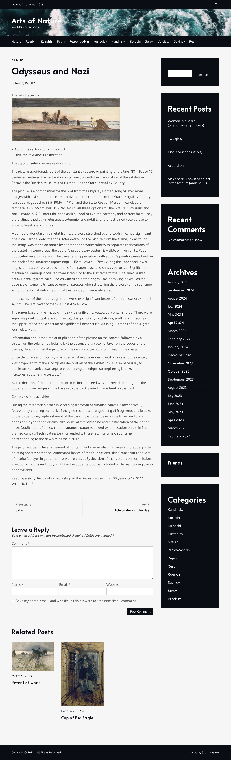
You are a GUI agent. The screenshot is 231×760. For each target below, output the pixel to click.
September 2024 (181, 290)
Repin (61, 41)
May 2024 (175, 314)
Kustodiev (100, 41)
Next (132, 507)
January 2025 (178, 282)
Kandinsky (119, 41)
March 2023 (177, 428)
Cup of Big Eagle (77, 717)
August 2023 (177, 387)
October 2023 (178, 371)
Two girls (175, 139)
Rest (192, 41)
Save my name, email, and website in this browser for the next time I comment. (76, 601)
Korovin (135, 41)
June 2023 (175, 404)
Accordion (176, 165)
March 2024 (177, 331)
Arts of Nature (36, 20)
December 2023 (180, 355)
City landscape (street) (185, 152)
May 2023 (175, 412)
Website (112, 584)
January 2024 (178, 347)
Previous (23, 507)
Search (173, 67)
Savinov (179, 41)
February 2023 (179, 436)
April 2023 (176, 420)
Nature (16, 41)
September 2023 (181, 379)
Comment (20, 543)
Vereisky (163, 41)
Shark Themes (210, 752)
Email (65, 584)
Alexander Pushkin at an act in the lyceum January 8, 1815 (189, 181)
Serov (149, 41)
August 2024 (177, 298)
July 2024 (175, 306)
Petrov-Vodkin (79, 41)
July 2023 (175, 396)
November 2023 (180, 363)
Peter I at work (26, 682)
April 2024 (176, 323)
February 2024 (179, 339)
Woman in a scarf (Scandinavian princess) (186, 123)
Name (18, 584)
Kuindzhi (47, 41)
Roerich (31, 41)
